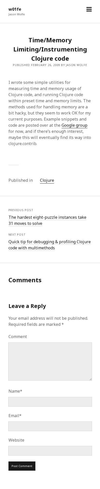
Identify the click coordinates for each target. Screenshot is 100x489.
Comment (17, 336)
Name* (15, 391)
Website (16, 440)
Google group (74, 125)
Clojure (47, 180)
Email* (15, 415)
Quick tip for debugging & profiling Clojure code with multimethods (49, 245)
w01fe (14, 9)
